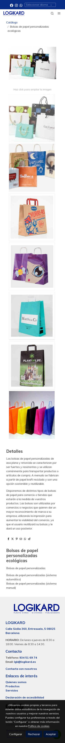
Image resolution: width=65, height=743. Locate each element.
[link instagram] (16, 5)
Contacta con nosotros (21, 668)
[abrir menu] (59, 13)
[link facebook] (11, 5)
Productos (13, 686)
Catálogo (12, 22)
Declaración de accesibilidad (25, 697)
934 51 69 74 (28, 657)
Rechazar (34, 734)
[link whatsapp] (21, 5)
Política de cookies (38, 726)
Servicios (12, 690)
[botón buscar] (52, 13)
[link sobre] (32, 611)
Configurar (15, 734)
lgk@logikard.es (25, 661)
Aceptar (51, 734)
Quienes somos (16, 682)
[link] (13, 13)
